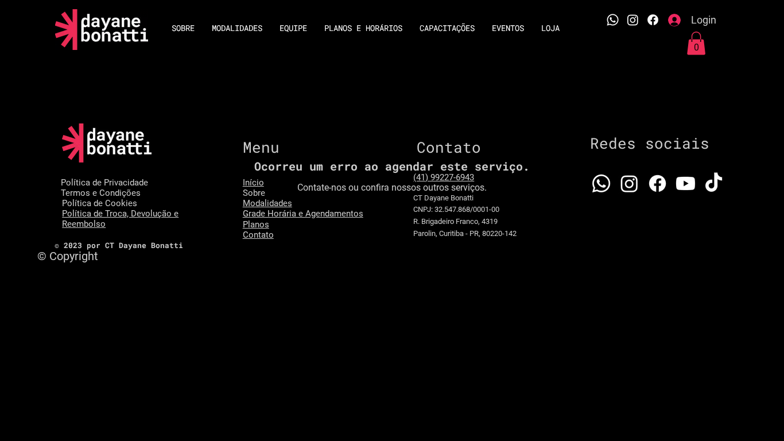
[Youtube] (685, 183)
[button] (696, 43)
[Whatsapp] (601, 183)
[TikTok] (714, 183)
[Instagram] (633, 20)
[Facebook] (653, 20)
